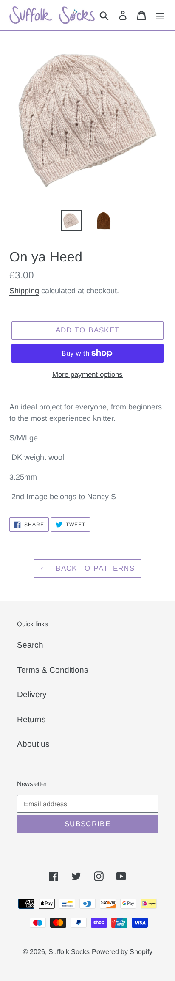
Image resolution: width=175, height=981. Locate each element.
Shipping (24, 290)
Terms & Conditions (52, 669)
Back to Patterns (94, 568)
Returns (31, 719)
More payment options (87, 375)
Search (30, 644)
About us (33, 743)
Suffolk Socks (69, 951)
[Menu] (160, 15)
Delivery (32, 694)
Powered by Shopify (122, 951)
